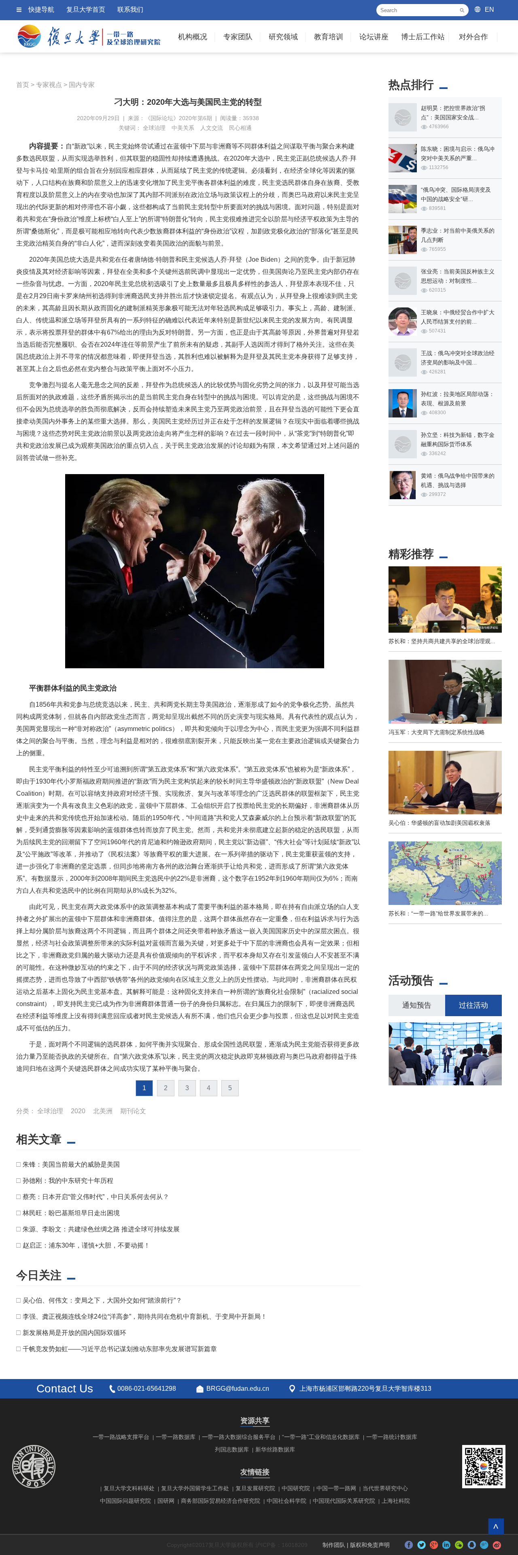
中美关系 (183, 128)
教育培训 (328, 37)
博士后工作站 (423, 37)
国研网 (165, 1501)
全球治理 (154, 128)
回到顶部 (496, 1526)
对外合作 (473, 37)
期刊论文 (133, 1111)
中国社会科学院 (286, 1501)
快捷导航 (41, 9)
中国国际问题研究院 (125, 1501)
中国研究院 (296, 1488)
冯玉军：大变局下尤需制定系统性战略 (436, 732)
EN (489, 9)
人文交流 (211, 128)
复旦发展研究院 (255, 1488)
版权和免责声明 (370, 1545)
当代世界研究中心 (385, 1488)
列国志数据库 (232, 1449)
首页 (22, 84)
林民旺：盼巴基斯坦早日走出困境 (71, 1213)
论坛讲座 (373, 37)
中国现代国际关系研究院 (344, 1501)
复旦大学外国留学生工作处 (195, 1488)
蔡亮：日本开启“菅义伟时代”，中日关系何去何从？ (96, 1196)
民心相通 (240, 128)
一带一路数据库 (175, 1437)
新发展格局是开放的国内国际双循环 (74, 1332)
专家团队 (238, 37)
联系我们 (130, 9)
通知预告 (416, 1005)
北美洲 (103, 1111)
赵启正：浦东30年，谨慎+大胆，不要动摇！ (86, 1245)
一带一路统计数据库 (391, 1437)
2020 (78, 1111)
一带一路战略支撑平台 (121, 1437)
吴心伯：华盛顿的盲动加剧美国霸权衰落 (439, 823)
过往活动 (473, 1005)
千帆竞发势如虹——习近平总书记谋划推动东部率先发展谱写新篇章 (120, 1348)
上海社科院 (396, 1501)
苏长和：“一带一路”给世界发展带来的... (438, 913)
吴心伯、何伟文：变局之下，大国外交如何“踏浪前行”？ (102, 1300)
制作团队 (334, 1545)
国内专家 (82, 84)
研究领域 (283, 37)
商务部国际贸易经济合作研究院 (220, 1501)
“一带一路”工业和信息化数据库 (321, 1437)
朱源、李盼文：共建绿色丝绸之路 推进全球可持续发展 (101, 1229)
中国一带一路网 (336, 1488)
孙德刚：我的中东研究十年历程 (68, 1180)
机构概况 (192, 37)
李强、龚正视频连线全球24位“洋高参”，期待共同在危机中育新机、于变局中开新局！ (145, 1316)
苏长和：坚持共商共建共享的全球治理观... (441, 641)
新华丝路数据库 (275, 1449)
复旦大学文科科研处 (129, 1488)
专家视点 (49, 84)
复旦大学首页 (85, 9)
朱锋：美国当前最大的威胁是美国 (71, 1164)
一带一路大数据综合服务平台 (239, 1437)
